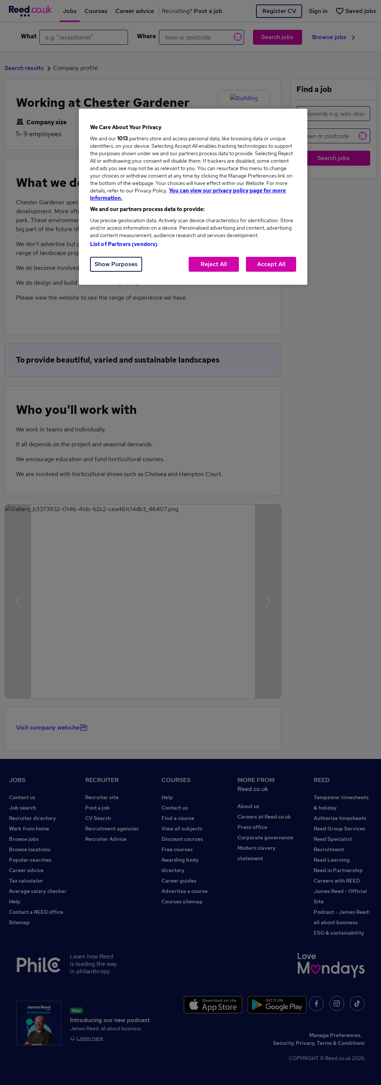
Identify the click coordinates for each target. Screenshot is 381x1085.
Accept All (271, 264)
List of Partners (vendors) (124, 244)
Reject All (214, 264)
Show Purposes (116, 264)
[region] (193, 197)
